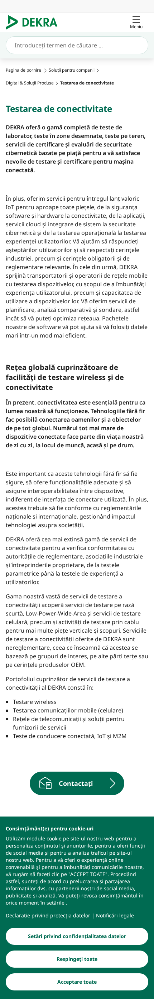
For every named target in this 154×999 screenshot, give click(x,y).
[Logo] (34, 22)
